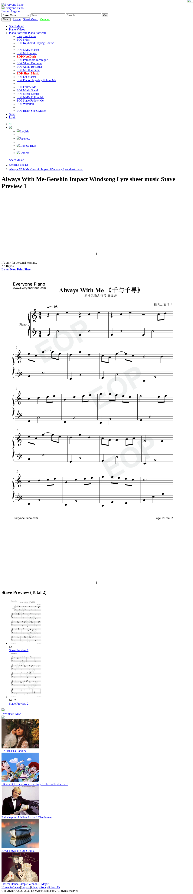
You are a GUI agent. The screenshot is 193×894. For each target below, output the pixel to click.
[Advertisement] (96, 225)
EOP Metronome (27, 53)
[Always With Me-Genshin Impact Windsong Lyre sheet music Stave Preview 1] (26, 643)
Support (25, 887)
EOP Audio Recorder (29, 66)
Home (17, 19)
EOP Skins (23, 39)
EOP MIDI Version (28, 70)
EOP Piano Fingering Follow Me (36, 80)
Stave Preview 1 (18, 650)
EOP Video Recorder (29, 63)
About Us (54, 887)
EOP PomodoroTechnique (32, 59)
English (24, 131)
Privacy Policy (39, 887)
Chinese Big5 (28, 145)
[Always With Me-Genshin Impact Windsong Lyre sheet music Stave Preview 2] (26, 696)
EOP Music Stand (27, 90)
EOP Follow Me (26, 87)
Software (14, 887)
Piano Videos (17, 29)
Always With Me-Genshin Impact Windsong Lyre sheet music (46, 169)
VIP (11, 123)
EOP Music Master (28, 93)
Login (5, 11)
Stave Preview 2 (18, 703)
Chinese (24, 152)
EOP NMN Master (28, 49)
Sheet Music (30, 19)
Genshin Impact (18, 164)
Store (12, 114)
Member (45, 19)
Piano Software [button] (18, 32)
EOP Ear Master (26, 76)
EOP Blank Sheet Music (31, 110)
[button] (10, 127)
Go (104, 15)
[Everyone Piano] (13, 4)
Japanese (25, 138)
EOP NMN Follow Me (30, 97)
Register (16, 11)
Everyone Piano (26, 36)
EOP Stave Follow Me (30, 100)
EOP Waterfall (25, 103)
